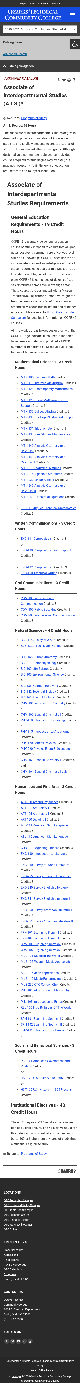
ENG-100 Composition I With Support (46, 550)
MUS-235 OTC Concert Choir (40, 984)
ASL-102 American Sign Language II (45, 836)
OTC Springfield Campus (18, 1200)
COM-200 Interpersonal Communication (48, 615)
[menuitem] (23, 3)
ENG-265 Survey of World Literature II (46, 876)
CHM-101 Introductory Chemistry (43, 703)
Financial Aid (11, 1259)
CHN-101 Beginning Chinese (40, 848)
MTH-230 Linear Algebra (37, 480)
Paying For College (15, 1264)
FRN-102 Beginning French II (40, 938)
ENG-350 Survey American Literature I (46, 910)
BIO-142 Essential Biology (38, 691)
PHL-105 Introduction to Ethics (42, 1001)
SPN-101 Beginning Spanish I (41, 1019)
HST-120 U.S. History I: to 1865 (42, 1078)
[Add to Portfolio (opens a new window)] (64, 80)
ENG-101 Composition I (37, 538)
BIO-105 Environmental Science (42, 674)
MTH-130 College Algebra (38, 411)
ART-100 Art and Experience (39, 802)
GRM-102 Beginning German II (41, 950)
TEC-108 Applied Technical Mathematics (48, 508)
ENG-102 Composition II (37, 567)
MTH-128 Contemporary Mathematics (47, 389)
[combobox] (40, 29)
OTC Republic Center (16, 1219)
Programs (10, 1274)
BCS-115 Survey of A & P (38, 640)
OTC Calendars (13, 1269)
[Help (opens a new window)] (74, 80)
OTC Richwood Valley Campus (22, 1205)
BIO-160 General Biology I (38, 697)
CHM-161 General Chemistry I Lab (44, 771)
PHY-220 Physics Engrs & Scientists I (46, 749)
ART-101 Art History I (35, 808)
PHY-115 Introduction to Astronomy (45, 731)
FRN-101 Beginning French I (40, 932)
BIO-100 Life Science (35, 669)
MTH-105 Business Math (38, 377)
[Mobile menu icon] (72, 14)
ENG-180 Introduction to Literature (44, 854)
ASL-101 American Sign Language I (45, 825)
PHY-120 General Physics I (39, 743)
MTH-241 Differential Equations (42, 497)
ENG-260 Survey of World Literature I (46, 865)
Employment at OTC (16, 1279)
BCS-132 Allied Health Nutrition (42, 646)
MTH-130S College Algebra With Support (48, 417)
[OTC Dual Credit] (33, 14)
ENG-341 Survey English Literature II (45, 899)
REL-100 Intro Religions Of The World (46, 1007)
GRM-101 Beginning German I (41, 944)
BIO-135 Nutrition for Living (39, 686)
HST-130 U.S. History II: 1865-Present (46, 1089)
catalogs (16, 1376)
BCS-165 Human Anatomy (39, 657)
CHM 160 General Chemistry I (41, 714)
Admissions (11, 1254)
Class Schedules (13, 1250)
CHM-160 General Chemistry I (41, 760)
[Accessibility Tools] (75, 44)
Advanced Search (15, 54)
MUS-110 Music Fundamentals (42, 979)
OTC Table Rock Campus (18, 1210)
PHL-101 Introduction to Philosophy (45, 990)
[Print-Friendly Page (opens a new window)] (69, 80)
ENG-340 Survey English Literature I (45, 887)
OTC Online (10, 1229)
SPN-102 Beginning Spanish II (41, 1024)
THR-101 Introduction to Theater (43, 1030)
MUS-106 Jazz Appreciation (40, 973)
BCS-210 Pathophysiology (39, 663)
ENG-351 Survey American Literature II (47, 921)
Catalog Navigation (20, 66)
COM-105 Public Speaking (39, 609)
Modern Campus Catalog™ (46, 1380)
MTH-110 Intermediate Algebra (42, 383)
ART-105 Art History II (35, 814)
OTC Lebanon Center (16, 1214)
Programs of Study (34, 118)
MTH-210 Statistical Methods (41, 468)
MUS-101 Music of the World (40, 956)
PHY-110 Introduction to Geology (43, 720)
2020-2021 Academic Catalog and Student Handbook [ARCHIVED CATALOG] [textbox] (41, 29)
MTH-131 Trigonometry (37, 428)
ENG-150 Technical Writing (39, 573)
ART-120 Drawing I (33, 819)
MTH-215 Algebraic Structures (41, 474)
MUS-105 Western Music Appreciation (46, 961)
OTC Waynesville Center (18, 1224)
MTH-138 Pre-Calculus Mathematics (45, 434)
